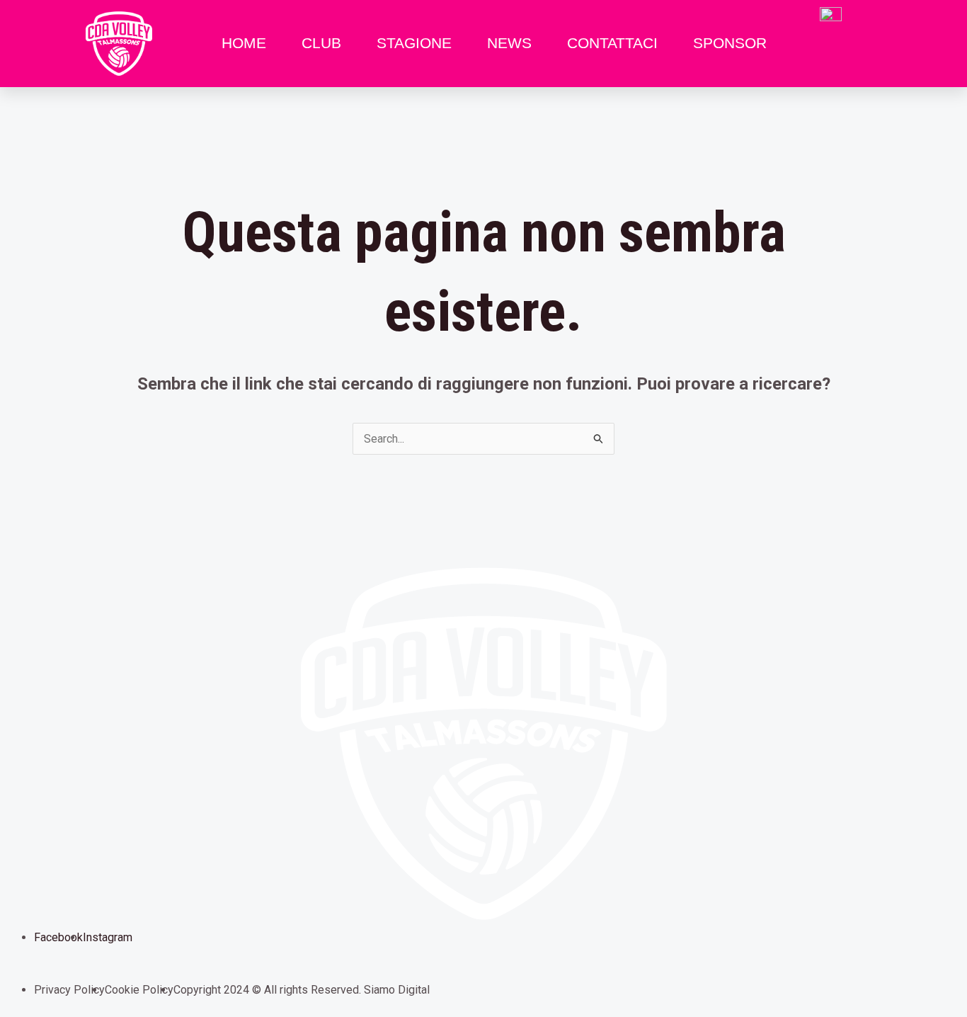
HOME (244, 43)
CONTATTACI (612, 43)
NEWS (509, 43)
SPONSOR (730, 43)
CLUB (321, 43)
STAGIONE (414, 43)
